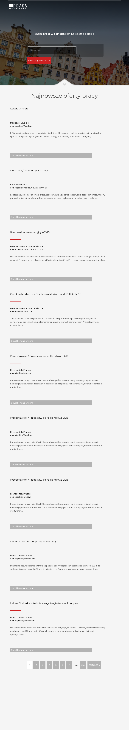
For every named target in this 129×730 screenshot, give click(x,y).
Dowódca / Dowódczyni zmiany (29, 170)
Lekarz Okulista (19, 108)
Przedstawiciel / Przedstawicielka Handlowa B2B (39, 355)
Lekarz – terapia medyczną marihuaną (33, 541)
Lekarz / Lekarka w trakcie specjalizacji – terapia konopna (44, 603)
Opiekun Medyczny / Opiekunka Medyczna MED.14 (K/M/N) (45, 294)
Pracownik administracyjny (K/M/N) (30, 232)
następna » (94, 664)
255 (83, 664)
